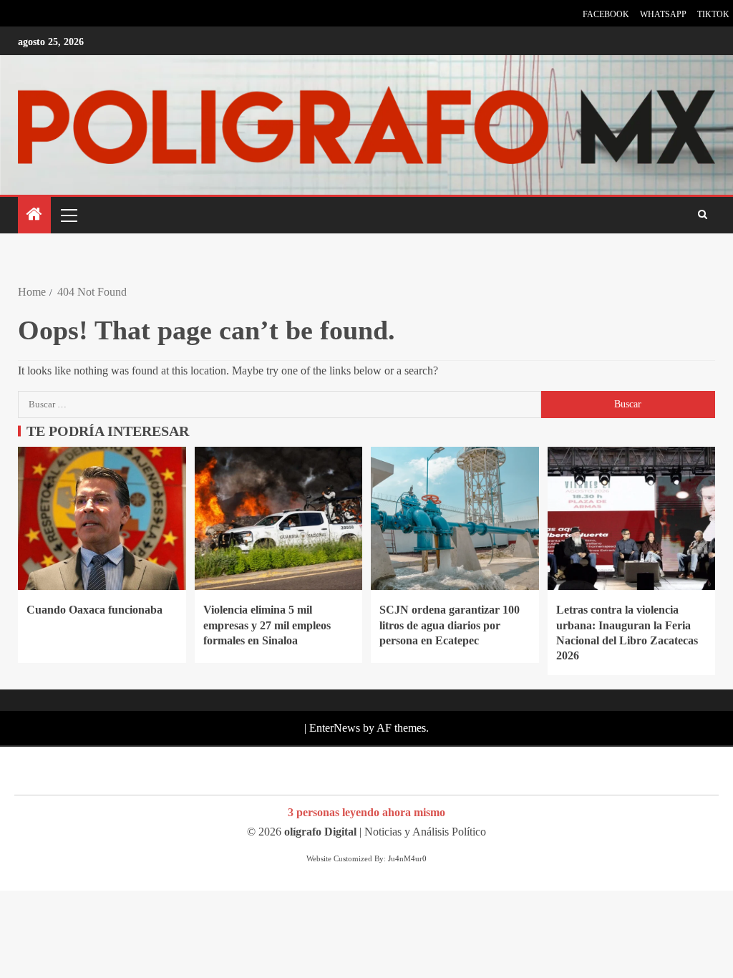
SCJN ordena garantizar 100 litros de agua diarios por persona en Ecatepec (449, 625)
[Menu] (68, 215)
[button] (68, 215)
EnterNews (334, 728)
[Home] (34, 215)
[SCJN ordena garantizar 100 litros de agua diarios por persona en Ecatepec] (455, 518)
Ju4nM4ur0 (407, 858)
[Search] (703, 215)
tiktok (713, 14)
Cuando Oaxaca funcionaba (94, 610)
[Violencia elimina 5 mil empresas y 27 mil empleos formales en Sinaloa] (279, 518)
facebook (606, 14)
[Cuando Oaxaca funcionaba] (102, 518)
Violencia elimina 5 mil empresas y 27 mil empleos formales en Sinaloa (267, 625)
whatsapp (663, 14)
